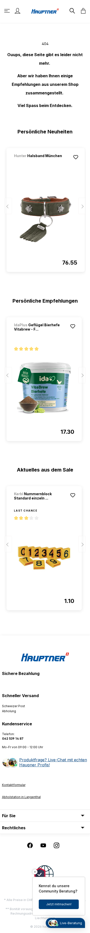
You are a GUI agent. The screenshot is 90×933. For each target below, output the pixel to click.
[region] (45, 207)
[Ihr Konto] (18, 11)
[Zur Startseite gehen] (45, 11)
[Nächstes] (82, 206)
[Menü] (7, 11)
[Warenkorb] (81, 11)
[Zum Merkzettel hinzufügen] (76, 157)
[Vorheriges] (8, 206)
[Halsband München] (40, 162)
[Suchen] (71, 11)
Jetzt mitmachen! (59, 904)
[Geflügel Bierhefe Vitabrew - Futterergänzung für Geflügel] (44, 388)
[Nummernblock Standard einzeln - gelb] (44, 557)
